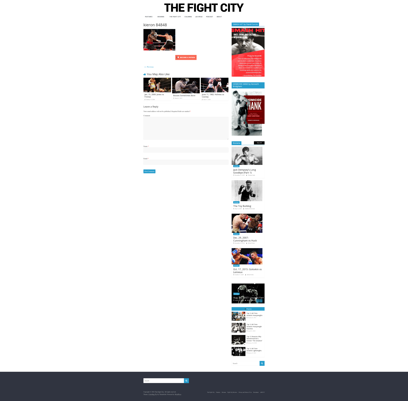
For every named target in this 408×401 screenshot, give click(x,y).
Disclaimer (256, 392)
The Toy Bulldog (242, 206)
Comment (146, 115)
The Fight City (175, 17)
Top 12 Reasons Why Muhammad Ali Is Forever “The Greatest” (254, 339)
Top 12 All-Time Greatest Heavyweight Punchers (254, 327)
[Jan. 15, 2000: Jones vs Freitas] (157, 79)
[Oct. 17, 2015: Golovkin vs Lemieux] (247, 249)
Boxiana (161, 17)
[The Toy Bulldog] (247, 181)
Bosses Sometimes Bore (184, 95)
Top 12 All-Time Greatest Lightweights (254, 350)
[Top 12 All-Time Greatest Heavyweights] (239, 312)
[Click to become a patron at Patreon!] (186, 55)
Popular (249, 309)
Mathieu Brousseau (250, 208)
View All (259, 143)
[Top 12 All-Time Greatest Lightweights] (239, 347)
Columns (188, 17)
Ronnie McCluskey (251, 300)
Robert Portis (251, 243)
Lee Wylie (199, 17)
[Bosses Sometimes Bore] (186, 79)
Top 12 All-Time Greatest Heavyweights (254, 315)
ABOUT (219, 17)
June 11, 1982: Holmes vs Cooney (213, 95)
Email (146, 158)
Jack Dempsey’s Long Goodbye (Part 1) (244, 171)
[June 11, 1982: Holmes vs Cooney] (214, 79)
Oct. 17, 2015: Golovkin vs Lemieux (247, 271)
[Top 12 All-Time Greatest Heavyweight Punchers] (239, 323)
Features (148, 17)
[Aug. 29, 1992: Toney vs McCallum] (248, 285)
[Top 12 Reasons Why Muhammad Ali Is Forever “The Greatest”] (239, 335)
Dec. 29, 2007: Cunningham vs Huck (245, 239)
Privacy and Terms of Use (245, 392)
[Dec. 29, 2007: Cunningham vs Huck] (247, 215)
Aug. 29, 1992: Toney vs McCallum (246, 296)
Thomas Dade (251, 175)
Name (146, 146)
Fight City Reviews (232, 392)
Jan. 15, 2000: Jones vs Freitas (154, 95)
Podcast (209, 17)
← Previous (149, 66)
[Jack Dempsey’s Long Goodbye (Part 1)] (247, 148)
